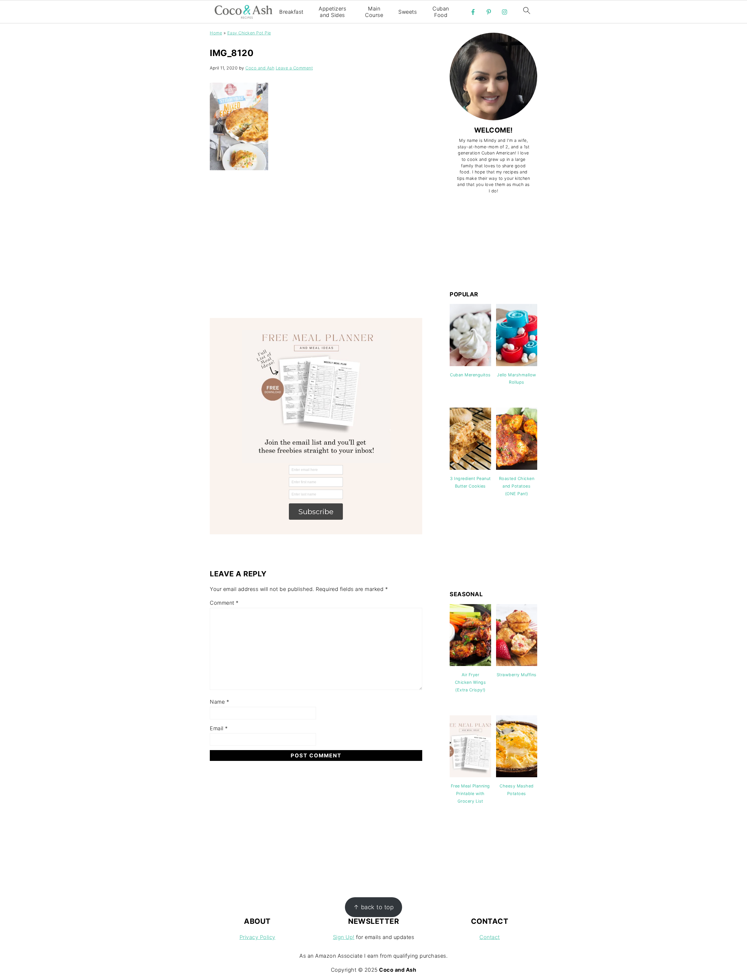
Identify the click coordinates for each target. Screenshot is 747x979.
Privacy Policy (257, 937)
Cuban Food (440, 12)
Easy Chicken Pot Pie (249, 32)
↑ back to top (373, 907)
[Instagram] (504, 12)
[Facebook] (473, 12)
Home (216, 32)
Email (219, 728)
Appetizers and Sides (332, 12)
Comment (224, 603)
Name (219, 702)
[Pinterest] (488, 12)
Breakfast (291, 12)
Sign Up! (344, 937)
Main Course (374, 12)
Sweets (407, 12)
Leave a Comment (294, 67)
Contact (489, 937)
